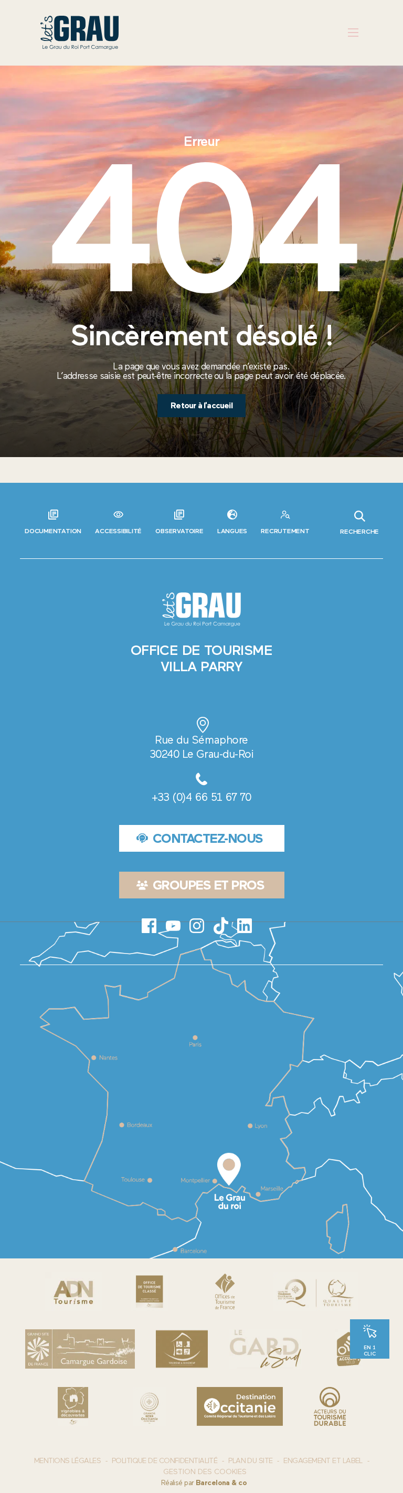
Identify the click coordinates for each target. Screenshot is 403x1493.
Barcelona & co (221, 1482)
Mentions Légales (67, 1460)
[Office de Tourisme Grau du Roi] (79, 33)
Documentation (53, 531)
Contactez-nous (208, 838)
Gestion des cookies (205, 1472)
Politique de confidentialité (164, 1460)
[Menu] (353, 33)
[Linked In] (244, 925)
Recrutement (285, 531)
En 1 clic (370, 1350)
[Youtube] (173, 925)
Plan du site (250, 1460)
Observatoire (179, 531)
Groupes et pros (208, 885)
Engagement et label (322, 1460)
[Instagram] (196, 925)
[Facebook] (149, 925)
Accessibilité (118, 531)
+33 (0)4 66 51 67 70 (201, 796)
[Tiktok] (221, 925)
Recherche (359, 531)
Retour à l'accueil (201, 405)
